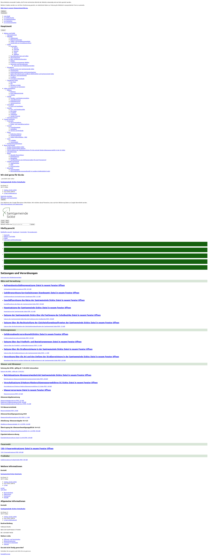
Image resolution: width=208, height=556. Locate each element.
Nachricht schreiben (6, 196)
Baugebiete (13, 158)
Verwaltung (10, 67)
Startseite (7, 235)
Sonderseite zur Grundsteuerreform (20, 43)
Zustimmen (4, 13)
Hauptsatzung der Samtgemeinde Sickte (37, 307)
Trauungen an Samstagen (17, 86)
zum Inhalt (7, 16)
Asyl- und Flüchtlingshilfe (17, 109)
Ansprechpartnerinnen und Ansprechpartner (23, 72)
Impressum (7, 496)
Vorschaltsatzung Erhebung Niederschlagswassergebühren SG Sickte (51, 382)
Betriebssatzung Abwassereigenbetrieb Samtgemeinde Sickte (47, 375)
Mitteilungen (14, 38)
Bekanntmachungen (16, 39)
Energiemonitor (15, 166)
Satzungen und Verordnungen (19, 64)
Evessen (16, 51)
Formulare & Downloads (17, 78)
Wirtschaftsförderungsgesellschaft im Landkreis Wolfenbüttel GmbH (30, 171)
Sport (8, 138)
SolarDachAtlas (14, 163)
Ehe (11, 83)
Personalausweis (32, 232)
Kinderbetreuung (15, 101)
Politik (9, 44)
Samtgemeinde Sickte (13, 182)
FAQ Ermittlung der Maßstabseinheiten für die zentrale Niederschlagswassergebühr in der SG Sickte (36, 150)
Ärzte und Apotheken (16, 106)
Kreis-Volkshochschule (16, 93)
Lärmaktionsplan (12, 151)
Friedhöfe (13, 112)
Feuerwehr (10, 121)
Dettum (16, 48)
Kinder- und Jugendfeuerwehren (19, 124)
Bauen (9, 153)
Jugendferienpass (15, 99)
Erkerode (16, 49)
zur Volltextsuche (9, 17)
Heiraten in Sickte (15, 85)
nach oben (4, 489)
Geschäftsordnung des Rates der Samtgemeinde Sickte (44, 300)
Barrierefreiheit (8, 492)
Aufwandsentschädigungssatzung (34, 285)
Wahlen (12, 61)
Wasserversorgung (27, 390)
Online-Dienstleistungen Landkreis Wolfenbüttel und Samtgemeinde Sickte (32, 74)
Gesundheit (10, 104)
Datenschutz (7, 494)
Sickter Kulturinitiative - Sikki (18, 137)
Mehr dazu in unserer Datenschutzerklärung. (14, 8)
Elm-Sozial (13, 111)
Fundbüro (13, 77)
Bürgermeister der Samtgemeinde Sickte (22, 69)
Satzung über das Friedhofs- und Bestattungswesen (42, 341)
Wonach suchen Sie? (6, 224)
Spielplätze (13, 129)
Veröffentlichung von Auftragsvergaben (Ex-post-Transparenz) (28, 160)
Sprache (3, 199)
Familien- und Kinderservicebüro (19, 98)
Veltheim (16, 54)
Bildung (9, 90)
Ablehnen (3, 11)
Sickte (15, 52)
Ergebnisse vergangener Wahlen (19, 62)
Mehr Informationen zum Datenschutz (12, 204)
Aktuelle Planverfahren (17, 155)
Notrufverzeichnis (12, 117)
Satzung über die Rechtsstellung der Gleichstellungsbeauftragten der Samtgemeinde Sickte (61, 322)
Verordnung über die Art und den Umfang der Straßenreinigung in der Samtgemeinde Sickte (61, 356)
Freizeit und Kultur (9, 119)
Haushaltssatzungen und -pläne (19, 56)
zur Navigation (8, 21)
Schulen (12, 95)
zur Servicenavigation (10, 22)
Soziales (9, 108)
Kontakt (6, 497)
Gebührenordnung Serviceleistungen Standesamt (41, 292)
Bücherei (13, 91)
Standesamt (16, 232)
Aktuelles (10, 36)
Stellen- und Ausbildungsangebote (20, 41)
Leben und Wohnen (9, 88)
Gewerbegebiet (14, 169)
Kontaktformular (5, 554)
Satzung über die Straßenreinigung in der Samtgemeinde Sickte (48, 349)
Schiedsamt (13, 114)
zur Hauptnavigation (10, 19)
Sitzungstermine (12, 35)
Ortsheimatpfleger (15, 135)
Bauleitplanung (14, 156)
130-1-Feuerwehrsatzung (27, 448)
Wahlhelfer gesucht (6, 232)
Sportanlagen (14, 142)
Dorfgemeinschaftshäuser (14, 143)
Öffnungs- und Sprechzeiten (18, 75)
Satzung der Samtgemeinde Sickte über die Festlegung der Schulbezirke (52, 315)
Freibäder (13, 140)
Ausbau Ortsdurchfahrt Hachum (16, 148)
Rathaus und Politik (9, 33)
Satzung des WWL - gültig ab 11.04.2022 (12, 371)
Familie (9, 96)
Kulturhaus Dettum (15, 134)
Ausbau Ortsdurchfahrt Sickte (15, 147)
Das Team (13, 82)
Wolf (11, 164)
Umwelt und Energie (13, 161)
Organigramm (14, 70)
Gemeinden (13, 46)
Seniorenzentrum (15, 103)
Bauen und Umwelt (9, 145)
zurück (2, 488)
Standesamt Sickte (12, 80)
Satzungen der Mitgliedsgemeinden (24, 65)
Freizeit (9, 125)
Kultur (9, 132)
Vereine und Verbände (16, 130)
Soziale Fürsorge (15, 116)
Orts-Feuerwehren (15, 122)
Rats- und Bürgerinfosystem (18, 59)
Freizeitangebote (15, 127)
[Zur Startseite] (15, 219)
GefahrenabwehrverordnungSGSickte (36, 334)
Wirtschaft (10, 168)
